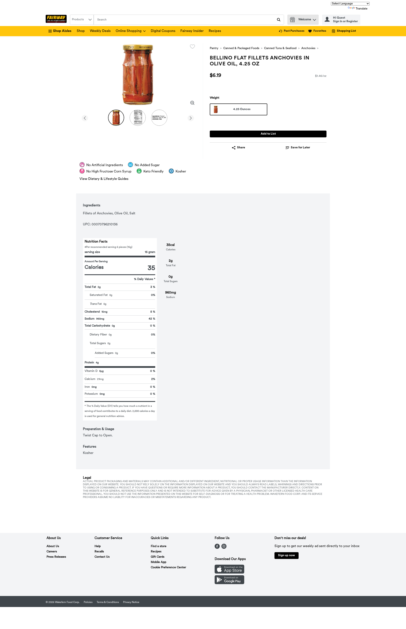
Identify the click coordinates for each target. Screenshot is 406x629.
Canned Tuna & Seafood (280, 48)
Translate (362, 8)
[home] (57, 20)
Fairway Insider (192, 31)
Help (98, 546)
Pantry (214, 48)
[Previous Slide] (85, 117)
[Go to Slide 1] (116, 117)
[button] (314, 18)
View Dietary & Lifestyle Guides (104, 179)
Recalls (99, 551)
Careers (52, 551)
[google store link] (229, 583)
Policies (88, 602)
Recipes (215, 31)
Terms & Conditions (108, 602)
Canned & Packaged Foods (241, 48)
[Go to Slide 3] (159, 117)
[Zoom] (192, 103)
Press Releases (56, 557)
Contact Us (102, 557)
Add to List (268, 133)
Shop (81, 31)
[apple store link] (229, 572)
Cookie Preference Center (168, 567)
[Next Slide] (190, 117)
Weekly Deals (100, 31)
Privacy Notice (131, 602)
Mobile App (158, 562)
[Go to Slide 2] (137, 117)
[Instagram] (223, 548)
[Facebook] (217, 548)
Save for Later (300, 147)
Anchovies (308, 48)
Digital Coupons (163, 31)
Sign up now (286, 555)
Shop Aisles (62, 31)
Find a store (158, 546)
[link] (291, 31)
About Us (53, 546)
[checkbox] (192, 46)
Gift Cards (157, 557)
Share (241, 147)
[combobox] (82, 20)
